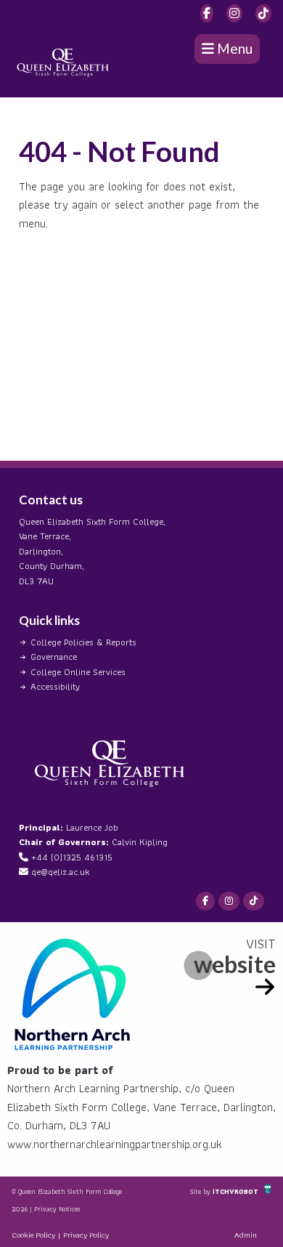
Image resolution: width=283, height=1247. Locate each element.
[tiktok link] (263, 13)
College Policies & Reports (83, 642)
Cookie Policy (33, 1234)
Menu (233, 48)
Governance (53, 656)
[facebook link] (206, 13)
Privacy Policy (86, 1234)
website (235, 964)
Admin (245, 1234)
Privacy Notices (57, 1208)
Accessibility (55, 686)
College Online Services (78, 671)
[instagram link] (234, 13)
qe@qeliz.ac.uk (60, 871)
